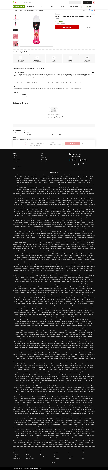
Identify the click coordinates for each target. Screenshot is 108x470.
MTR (83, 451)
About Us (15, 155)
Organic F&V (15, 454)
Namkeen (28, 454)
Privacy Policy (16, 161)
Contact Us (43, 157)
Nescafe (70, 451)
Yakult (83, 454)
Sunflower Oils (16, 451)
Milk (13, 453)
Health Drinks (29, 453)
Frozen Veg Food (16, 458)
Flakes (41, 453)
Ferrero (69, 458)
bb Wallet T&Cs (44, 161)
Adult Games (16, 135)
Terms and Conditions (17, 166)
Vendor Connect (44, 164)
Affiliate (14, 164)
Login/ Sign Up (88, 2)
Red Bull (56, 453)
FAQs (42, 155)
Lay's (83, 458)
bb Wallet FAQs (44, 159)
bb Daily (14, 168)
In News (14, 157)
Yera (69, 454)
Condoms (23, 135)
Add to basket (67, 27)
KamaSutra (57, 14)
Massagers (48, 135)
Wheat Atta (28, 451)
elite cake (70, 453)
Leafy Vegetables (44, 456)
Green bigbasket (16, 159)
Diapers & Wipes (30, 458)
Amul (55, 451)
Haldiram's (56, 458)
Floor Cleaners (16, 456)
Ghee (41, 451)
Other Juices (29, 456)
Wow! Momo (70, 456)
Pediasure (84, 453)
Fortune (83, 456)
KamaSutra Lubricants (25, 139)
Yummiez (56, 454)
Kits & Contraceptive (32, 135)
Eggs (41, 454)
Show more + (54, 462)
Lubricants (42, 135)
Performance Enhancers (58, 135)
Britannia (56, 456)
